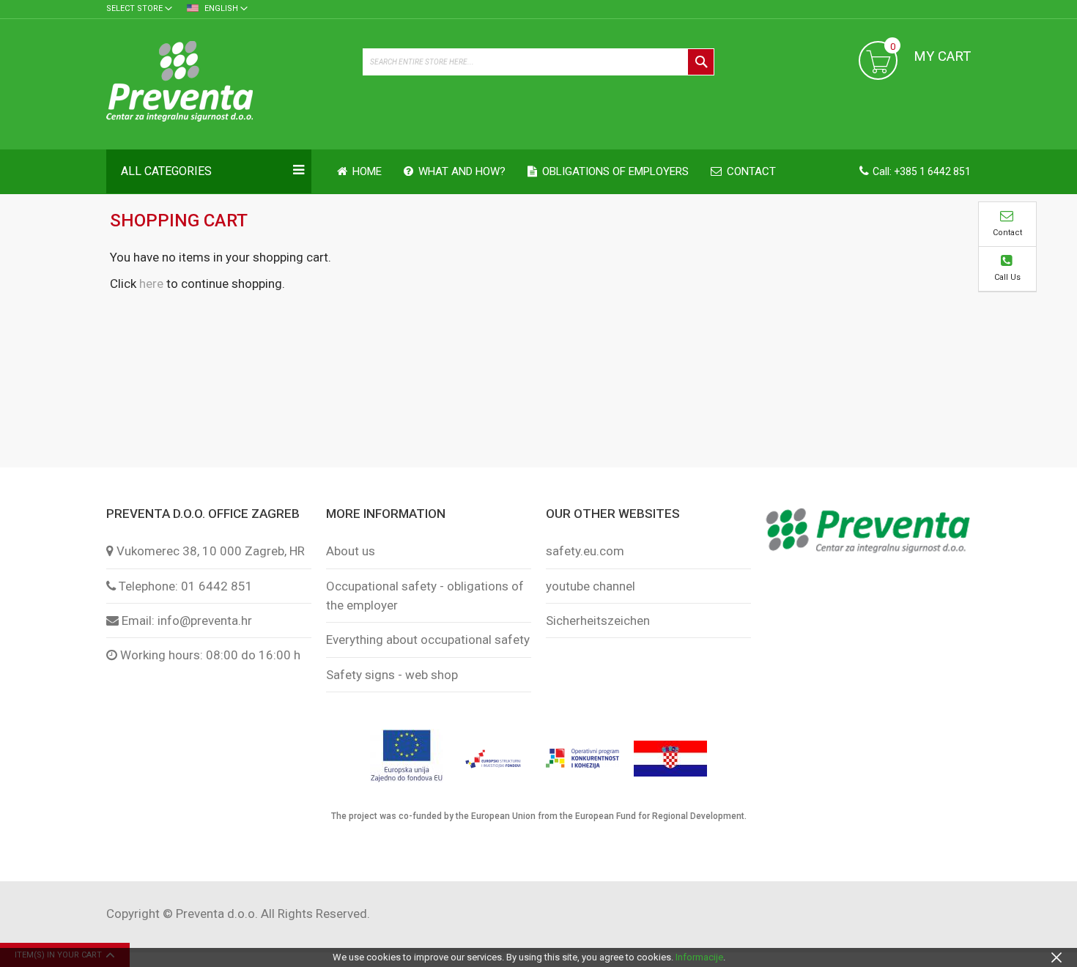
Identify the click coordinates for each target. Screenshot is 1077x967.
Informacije (699, 957)
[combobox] (538, 62)
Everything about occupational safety (428, 639)
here (151, 283)
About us (350, 551)
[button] (139, 9)
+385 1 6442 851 (932, 171)
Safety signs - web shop (392, 674)
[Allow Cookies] (1056, 957)
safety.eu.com (585, 551)
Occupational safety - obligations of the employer (425, 595)
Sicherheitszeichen (598, 620)
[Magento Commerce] (227, 84)
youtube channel (590, 586)
